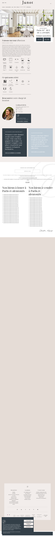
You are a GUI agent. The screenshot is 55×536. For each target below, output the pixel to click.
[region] (18, 525)
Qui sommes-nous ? (27, 492)
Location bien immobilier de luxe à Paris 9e (10, 206)
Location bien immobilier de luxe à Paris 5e (10, 200)
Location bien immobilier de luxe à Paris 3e (10, 197)
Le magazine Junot (27, 495)
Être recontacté (41, 494)
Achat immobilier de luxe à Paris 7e (36, 206)
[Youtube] (37, 509)
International (14, 498)
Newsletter (41, 497)
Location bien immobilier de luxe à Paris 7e (10, 203)
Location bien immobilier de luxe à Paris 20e (11, 222)
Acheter (13, 493)
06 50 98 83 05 (20, 109)
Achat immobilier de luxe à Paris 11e (36, 212)
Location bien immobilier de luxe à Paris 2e (10, 195)
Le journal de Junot (27, 494)
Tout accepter (28, 520)
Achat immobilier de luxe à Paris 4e (36, 202)
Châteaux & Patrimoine (13, 499)
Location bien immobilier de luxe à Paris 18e (11, 219)
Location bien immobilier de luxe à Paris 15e (11, 215)
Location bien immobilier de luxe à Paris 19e (11, 221)
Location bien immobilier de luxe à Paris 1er (11, 194)
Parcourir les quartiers (38, 151)
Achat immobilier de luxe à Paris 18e (36, 222)
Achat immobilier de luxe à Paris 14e (36, 216)
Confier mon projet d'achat (41, 493)
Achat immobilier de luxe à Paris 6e (36, 205)
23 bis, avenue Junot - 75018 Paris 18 (22, 119)
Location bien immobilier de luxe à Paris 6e (10, 201)
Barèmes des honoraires (34, 515)
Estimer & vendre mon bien (41, 492)
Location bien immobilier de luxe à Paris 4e (10, 198)
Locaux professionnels (13, 503)
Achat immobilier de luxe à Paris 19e (36, 224)
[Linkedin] (21, 509)
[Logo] (27, 3)
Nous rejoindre (28, 497)
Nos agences (27, 493)
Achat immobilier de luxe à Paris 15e (36, 218)
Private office (13, 497)
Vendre (13, 492)
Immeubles (14, 500)
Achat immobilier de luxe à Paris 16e (36, 219)
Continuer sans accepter (28, 524)
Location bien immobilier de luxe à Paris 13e (11, 212)
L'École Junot (27, 498)
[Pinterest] (33, 509)
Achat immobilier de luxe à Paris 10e (36, 211)
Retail (14, 504)
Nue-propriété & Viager (13, 501)
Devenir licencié (27, 499)
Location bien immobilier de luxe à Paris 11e (11, 209)
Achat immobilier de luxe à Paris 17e (36, 221)
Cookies (18, 515)
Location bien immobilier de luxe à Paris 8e (10, 204)
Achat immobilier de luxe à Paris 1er (36, 197)
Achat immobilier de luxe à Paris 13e (36, 215)
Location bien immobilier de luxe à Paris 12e (11, 210)
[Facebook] (25, 509)
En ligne (47, 39)
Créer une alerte (41, 495)
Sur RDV (39, 39)
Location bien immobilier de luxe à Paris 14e (11, 213)
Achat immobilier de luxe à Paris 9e (36, 209)
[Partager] (48, 26)
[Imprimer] (51, 26)
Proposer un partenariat (41, 498)
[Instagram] (17, 509)
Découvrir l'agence (22, 121)
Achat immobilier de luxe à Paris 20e (36, 225)
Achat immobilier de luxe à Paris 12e (36, 214)
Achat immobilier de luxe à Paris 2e (36, 199)
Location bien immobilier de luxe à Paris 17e (11, 218)
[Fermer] (32, 518)
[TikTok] (29, 509)
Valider (27, 182)
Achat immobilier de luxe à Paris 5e (36, 203)
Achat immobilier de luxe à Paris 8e (36, 208)
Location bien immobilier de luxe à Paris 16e (11, 216)
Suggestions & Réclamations (39, 515)
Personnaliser (28, 526)
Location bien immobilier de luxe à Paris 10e (11, 207)
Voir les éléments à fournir (13, 152)
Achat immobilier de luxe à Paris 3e (36, 200)
